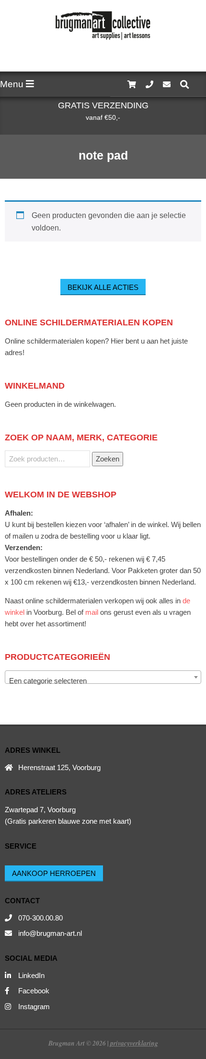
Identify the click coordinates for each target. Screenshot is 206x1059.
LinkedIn (31, 975)
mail (91, 612)
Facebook (33, 991)
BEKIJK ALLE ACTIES (103, 287)
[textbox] (103, 681)
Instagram (34, 1006)
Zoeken (107, 459)
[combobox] (103, 677)
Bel (71, 612)
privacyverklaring (134, 1042)
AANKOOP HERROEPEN (54, 873)
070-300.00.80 (40, 918)
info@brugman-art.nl (50, 933)
